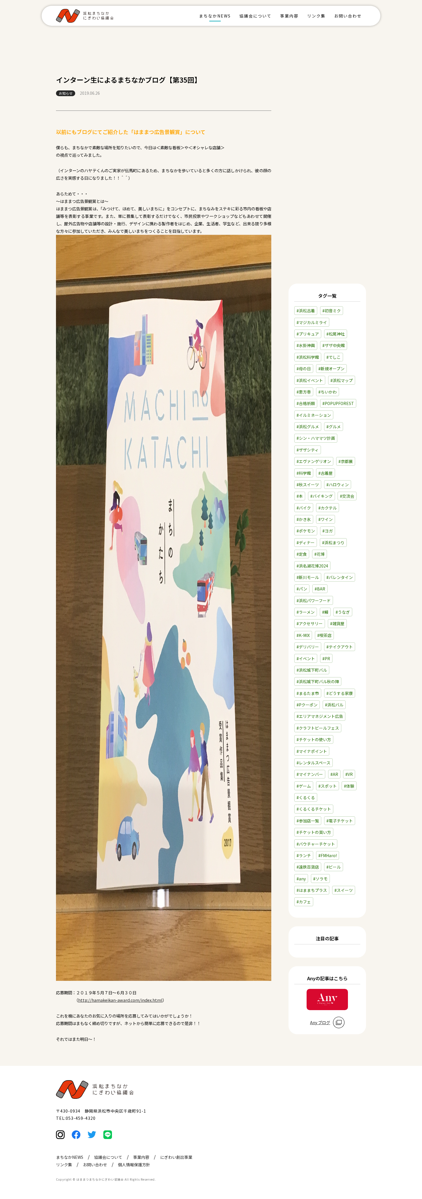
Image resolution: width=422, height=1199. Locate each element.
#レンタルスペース (313, 763)
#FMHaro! (327, 855)
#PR (326, 658)
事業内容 (289, 16)
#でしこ (333, 357)
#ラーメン (306, 612)
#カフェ (304, 901)
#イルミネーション (314, 415)
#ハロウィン (337, 484)
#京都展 (345, 461)
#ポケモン (306, 531)
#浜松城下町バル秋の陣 (318, 681)
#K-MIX (303, 635)
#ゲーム (304, 786)
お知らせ (66, 93)
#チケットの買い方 (314, 832)
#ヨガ (327, 531)
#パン (302, 589)
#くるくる (306, 797)
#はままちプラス (312, 890)
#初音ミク (331, 310)
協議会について (255, 16)
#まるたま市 (308, 693)
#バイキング (321, 496)
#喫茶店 (324, 635)
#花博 (319, 554)
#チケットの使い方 (314, 739)
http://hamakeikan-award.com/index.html (120, 1000)
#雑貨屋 (337, 623)
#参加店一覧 (308, 821)
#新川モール (308, 577)
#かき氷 (304, 519)
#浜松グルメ (308, 426)
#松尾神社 (335, 334)
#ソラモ (320, 879)
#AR (334, 774)
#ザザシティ (308, 450)
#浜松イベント (310, 380)
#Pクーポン (307, 705)
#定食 (302, 554)
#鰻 (325, 612)
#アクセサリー (310, 623)
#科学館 (304, 473)
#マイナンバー (310, 774)
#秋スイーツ (308, 484)
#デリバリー (308, 647)
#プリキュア (308, 334)
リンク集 (316, 16)
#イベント (306, 658)
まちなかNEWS (215, 16)
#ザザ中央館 (333, 345)
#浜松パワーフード (314, 600)
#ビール (333, 867)
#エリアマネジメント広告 (320, 716)
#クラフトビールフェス (318, 728)
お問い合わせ (348, 16)
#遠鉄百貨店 (308, 867)
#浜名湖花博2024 (312, 566)
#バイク (304, 508)
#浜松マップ (341, 380)
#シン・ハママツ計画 (316, 438)
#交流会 (347, 496)
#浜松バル (334, 705)
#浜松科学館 (308, 357)
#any (301, 879)
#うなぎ (343, 612)
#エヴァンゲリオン (314, 461)
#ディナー (306, 542)
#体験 (349, 786)
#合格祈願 (306, 403)
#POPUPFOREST (338, 403)
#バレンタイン (339, 577)
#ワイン (325, 519)
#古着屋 (325, 473)
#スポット (327, 786)
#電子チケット (339, 821)
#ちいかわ (327, 392)
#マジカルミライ (312, 322)
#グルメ (333, 426)
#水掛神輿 (306, 345)
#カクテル (327, 508)
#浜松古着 (306, 310)
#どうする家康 (339, 693)
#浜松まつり (333, 542)
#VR (349, 774)
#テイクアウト (339, 647)
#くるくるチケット (314, 809)
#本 (300, 496)
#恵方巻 (304, 392)
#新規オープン (331, 368)
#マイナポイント (312, 751)
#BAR (320, 589)
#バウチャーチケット (316, 844)
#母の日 (304, 368)
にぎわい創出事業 (176, 1157)
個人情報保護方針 (134, 1164)
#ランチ (304, 855)
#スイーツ (343, 890)
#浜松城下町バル (312, 670)
